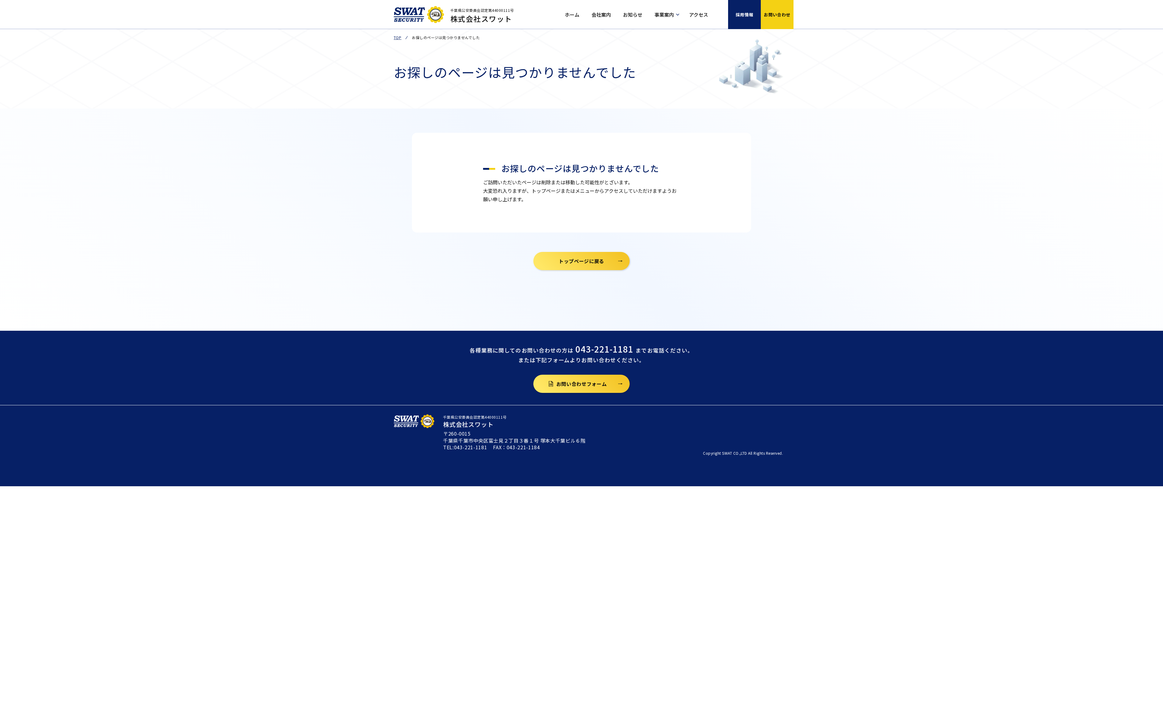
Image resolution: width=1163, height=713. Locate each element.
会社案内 (601, 14)
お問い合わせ (777, 15)
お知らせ (632, 14)
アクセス (698, 14)
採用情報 (744, 15)
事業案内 (664, 14)
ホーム (572, 14)
